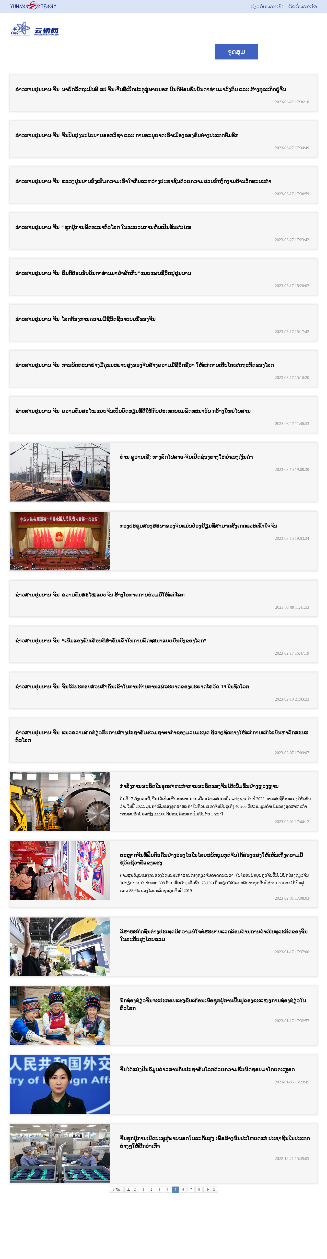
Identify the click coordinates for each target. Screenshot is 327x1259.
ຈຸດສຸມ (236, 51)
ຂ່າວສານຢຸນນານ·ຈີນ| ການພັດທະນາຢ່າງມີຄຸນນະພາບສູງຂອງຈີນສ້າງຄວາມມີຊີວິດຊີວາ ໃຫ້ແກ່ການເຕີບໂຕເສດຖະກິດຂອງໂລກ (144, 365)
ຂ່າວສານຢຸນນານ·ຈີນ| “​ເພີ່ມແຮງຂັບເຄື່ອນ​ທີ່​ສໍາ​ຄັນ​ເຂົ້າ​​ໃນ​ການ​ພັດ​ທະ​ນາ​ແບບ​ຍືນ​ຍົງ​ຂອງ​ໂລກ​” (110, 640)
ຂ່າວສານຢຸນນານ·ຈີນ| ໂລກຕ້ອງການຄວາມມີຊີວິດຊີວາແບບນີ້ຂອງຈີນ (85, 319)
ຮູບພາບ (281, 51)
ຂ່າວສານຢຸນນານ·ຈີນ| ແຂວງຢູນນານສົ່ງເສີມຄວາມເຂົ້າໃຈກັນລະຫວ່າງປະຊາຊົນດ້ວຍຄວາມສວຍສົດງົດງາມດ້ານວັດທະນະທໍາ (143, 181)
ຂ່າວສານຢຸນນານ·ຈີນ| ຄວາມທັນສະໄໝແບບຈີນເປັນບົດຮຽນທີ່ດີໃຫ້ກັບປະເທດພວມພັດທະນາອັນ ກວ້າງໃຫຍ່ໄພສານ (133, 411)
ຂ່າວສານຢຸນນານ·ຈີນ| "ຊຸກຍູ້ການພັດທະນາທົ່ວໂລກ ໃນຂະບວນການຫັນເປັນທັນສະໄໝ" (104, 227)
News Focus (39, 51)
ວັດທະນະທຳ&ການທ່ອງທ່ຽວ (166, 51)
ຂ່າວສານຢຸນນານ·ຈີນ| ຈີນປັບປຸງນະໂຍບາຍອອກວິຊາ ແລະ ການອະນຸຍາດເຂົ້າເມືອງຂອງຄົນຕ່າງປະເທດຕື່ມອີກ (126, 135)
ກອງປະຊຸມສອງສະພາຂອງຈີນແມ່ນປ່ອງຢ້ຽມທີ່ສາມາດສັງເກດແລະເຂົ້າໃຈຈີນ (198, 526)
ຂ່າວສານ (92, 51)
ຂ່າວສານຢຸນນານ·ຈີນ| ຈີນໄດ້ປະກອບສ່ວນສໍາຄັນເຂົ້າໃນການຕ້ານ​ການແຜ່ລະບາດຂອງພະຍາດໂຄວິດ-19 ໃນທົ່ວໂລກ (132, 686)
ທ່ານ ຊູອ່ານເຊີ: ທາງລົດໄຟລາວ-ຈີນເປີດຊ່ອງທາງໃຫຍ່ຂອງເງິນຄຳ (186, 457)
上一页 (131, 1189)
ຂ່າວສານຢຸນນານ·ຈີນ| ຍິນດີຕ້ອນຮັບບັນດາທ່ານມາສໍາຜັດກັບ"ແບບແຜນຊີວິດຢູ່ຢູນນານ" (104, 273)
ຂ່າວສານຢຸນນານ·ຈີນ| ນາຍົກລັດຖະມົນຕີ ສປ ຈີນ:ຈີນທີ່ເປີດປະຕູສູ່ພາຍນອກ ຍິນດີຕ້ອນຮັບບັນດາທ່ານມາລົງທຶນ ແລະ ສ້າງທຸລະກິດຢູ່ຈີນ (150, 89)
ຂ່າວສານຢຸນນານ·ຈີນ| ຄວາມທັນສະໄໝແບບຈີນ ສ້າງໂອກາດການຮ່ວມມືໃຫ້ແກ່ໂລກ (99, 594)
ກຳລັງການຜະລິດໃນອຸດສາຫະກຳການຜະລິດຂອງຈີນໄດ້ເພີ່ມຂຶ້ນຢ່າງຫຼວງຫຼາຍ (199, 786)
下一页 (210, 1189)
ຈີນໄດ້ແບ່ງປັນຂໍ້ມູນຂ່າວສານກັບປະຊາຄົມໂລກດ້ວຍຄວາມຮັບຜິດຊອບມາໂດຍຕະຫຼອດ (207, 1069)
